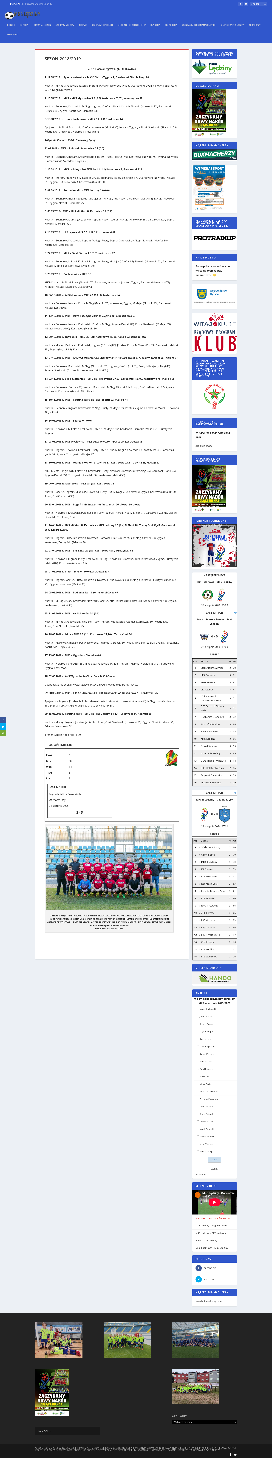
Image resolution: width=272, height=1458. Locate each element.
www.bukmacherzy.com (209, 1301)
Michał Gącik (205, 1084)
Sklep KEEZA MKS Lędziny (232, 25)
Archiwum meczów (65, 25)
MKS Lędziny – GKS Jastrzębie (212, 1233)
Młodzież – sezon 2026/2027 (132, 25)
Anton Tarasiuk (206, 1144)
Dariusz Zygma (206, 1024)
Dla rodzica (171, 25)
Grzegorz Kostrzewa (209, 1099)
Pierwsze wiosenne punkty (38, 3)
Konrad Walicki (206, 1121)
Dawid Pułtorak (206, 1114)
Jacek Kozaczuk (206, 1106)
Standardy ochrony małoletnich (199, 25)
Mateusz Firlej (206, 1151)
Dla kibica (155, 25)
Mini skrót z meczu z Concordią (213, 1218)
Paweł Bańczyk (206, 1069)
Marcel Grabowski (208, 1009)
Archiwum (201, 1174)
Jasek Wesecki (206, 1016)
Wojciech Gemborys (209, 1091)
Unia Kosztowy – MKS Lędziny (212, 1248)
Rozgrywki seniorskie (102, 25)
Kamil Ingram (205, 1039)
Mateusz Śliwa (206, 1061)
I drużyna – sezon (42, 25)
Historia (24, 25)
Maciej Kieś (204, 1076)
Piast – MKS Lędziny (206, 1240)
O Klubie (11, 25)
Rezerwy (83, 25)
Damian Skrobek (207, 1136)
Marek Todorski (207, 1129)
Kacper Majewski (207, 1054)
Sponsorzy (255, 25)
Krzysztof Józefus (207, 1046)
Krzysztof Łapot (206, 1031)
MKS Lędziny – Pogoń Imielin (211, 1225)
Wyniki (214, 1168)
